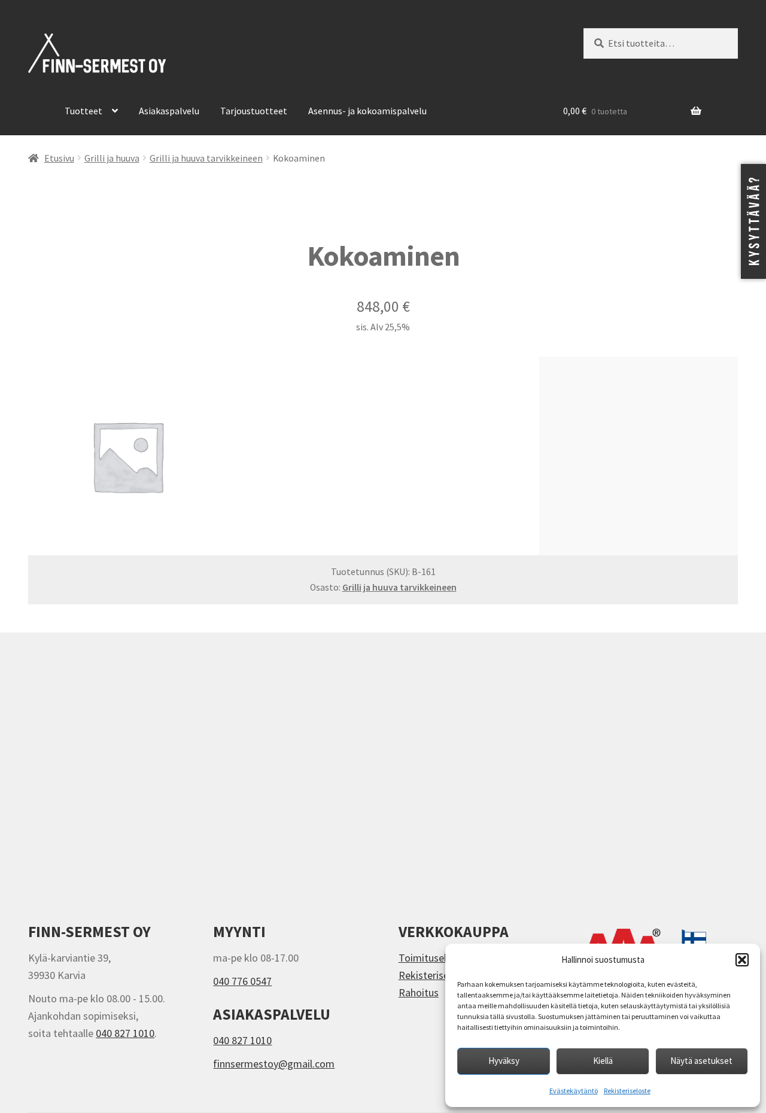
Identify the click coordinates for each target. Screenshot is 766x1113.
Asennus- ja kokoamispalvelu (367, 111)
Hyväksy (503, 1060)
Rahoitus (419, 992)
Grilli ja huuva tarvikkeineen (206, 158)
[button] (742, 960)
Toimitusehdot (432, 958)
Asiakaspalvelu (169, 111)
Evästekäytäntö (573, 1090)
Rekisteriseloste (627, 1090)
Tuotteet (83, 111)
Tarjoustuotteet (253, 111)
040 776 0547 (242, 981)
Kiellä (603, 1060)
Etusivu (59, 158)
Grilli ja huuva (111, 158)
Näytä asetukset (701, 1060)
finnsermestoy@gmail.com (274, 1064)
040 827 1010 (125, 1033)
